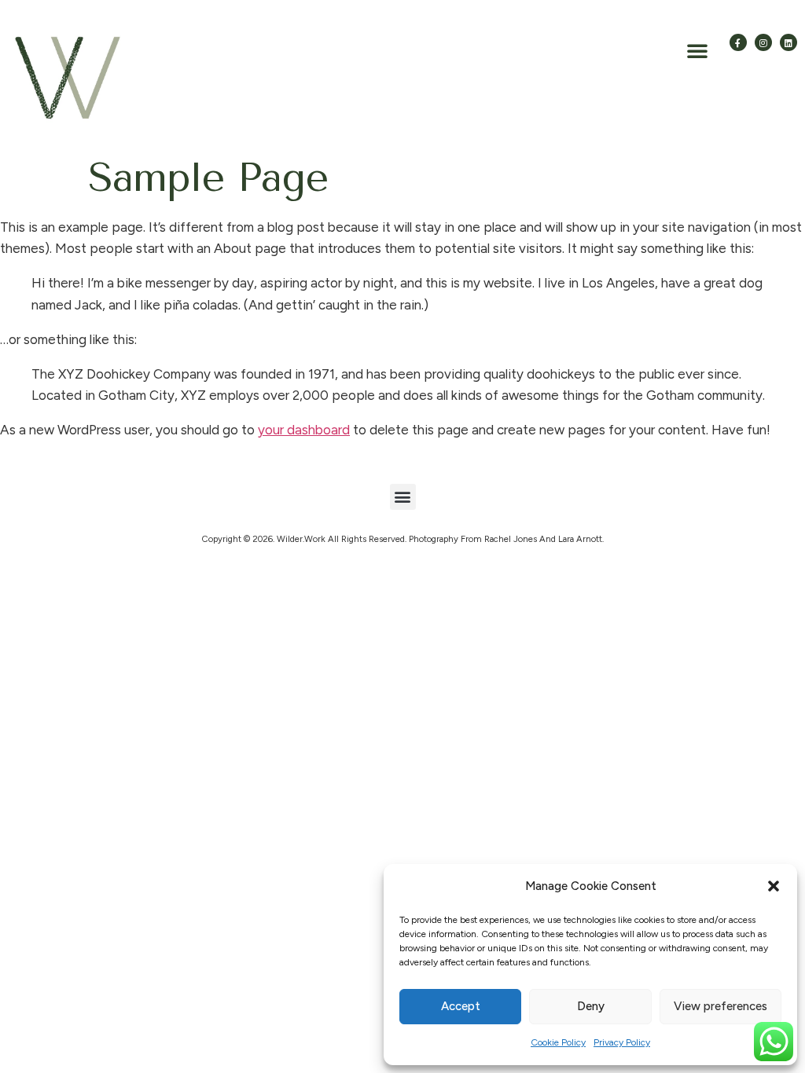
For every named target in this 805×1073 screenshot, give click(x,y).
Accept (460, 1006)
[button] (773, 886)
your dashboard (304, 430)
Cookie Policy (558, 1042)
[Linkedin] (788, 42)
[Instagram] (763, 42)
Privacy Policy (622, 1042)
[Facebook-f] (738, 42)
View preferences (720, 1006)
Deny (591, 1006)
